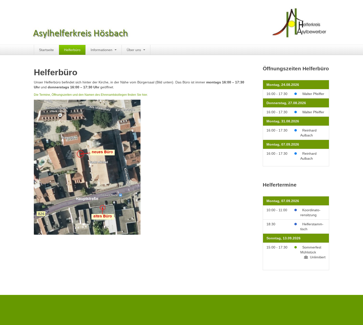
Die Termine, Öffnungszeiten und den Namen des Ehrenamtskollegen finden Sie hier (90, 94)
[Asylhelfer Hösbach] (176, 22)
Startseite (46, 50)
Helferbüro (72, 50)
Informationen (102, 50)
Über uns (134, 50)
